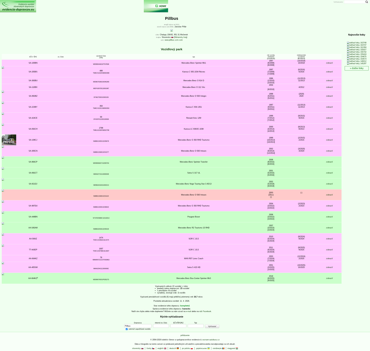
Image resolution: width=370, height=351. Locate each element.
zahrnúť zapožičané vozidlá (139, 329)
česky (149, 348)
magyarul (231, 348)
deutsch (173, 348)
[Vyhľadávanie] (209, 6)
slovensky (136, 348)
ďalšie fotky (357, 68)
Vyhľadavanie (338, 2)
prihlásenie (185, 335)
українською (201, 348)
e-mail (188, 311)
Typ (195, 323)
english (161, 348)
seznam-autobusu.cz (211, 340)
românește (217, 348)
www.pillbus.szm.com (174, 40)
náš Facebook (205, 311)
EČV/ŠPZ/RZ (178, 323)
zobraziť (329, 63)
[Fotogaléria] (180, 6)
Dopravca (138, 323)
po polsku (186, 348)
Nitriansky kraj (181, 37)
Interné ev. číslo (161, 323)
